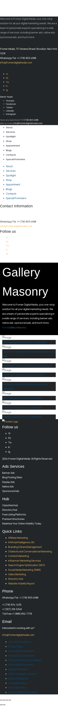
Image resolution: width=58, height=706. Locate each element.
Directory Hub (9, 509)
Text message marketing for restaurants (24, 342)
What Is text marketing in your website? (23, 374)
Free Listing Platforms (14, 514)
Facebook (11, 104)
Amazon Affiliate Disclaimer (22, 692)
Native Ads (8, 486)
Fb (7, 78)
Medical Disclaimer (18, 669)
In (7, 85)
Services (10, 132)
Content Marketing (18, 556)
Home (5, 327)
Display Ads (8, 482)
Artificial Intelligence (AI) (21, 542)
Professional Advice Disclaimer (25, 660)
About (9, 127)
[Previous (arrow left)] (1, 704)
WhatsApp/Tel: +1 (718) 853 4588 (18, 58)
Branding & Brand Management (25, 547)
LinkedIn (10, 110)
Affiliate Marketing (18, 537)
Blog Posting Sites (12, 477)
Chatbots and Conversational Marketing (30, 551)
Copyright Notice (17, 683)
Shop (9, 141)
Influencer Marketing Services (24, 560)
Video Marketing (17, 574)
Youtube (10, 100)
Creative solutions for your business (22, 407)
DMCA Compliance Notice (22, 673)
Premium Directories (13, 519)
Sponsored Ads (10, 491)
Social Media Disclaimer (20, 664)
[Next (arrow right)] (4, 704)
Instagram (11, 114)
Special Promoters (15, 159)
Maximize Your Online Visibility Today (21, 523)
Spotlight (11, 136)
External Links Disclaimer (21, 655)
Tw (7, 82)
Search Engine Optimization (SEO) (26, 565)
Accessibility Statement (21, 651)
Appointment (13, 145)
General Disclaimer (18, 678)
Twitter (9, 107)
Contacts (11, 154)
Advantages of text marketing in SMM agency (26, 365)
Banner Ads (8, 472)
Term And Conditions (19, 641)
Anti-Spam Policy (17, 687)
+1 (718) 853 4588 (29, 119)
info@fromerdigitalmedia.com (16, 62)
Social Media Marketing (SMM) (24, 569)
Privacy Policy (15, 646)
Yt (7, 74)
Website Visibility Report (21, 583)
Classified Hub (10, 505)
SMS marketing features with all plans (22, 398)
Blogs (9, 150)
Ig (7, 90)
